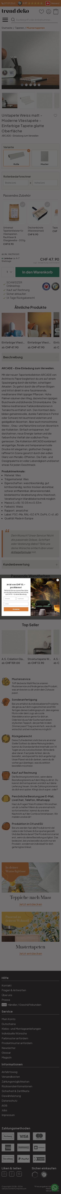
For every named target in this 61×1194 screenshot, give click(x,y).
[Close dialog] (57, 580)
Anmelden (16, 609)
